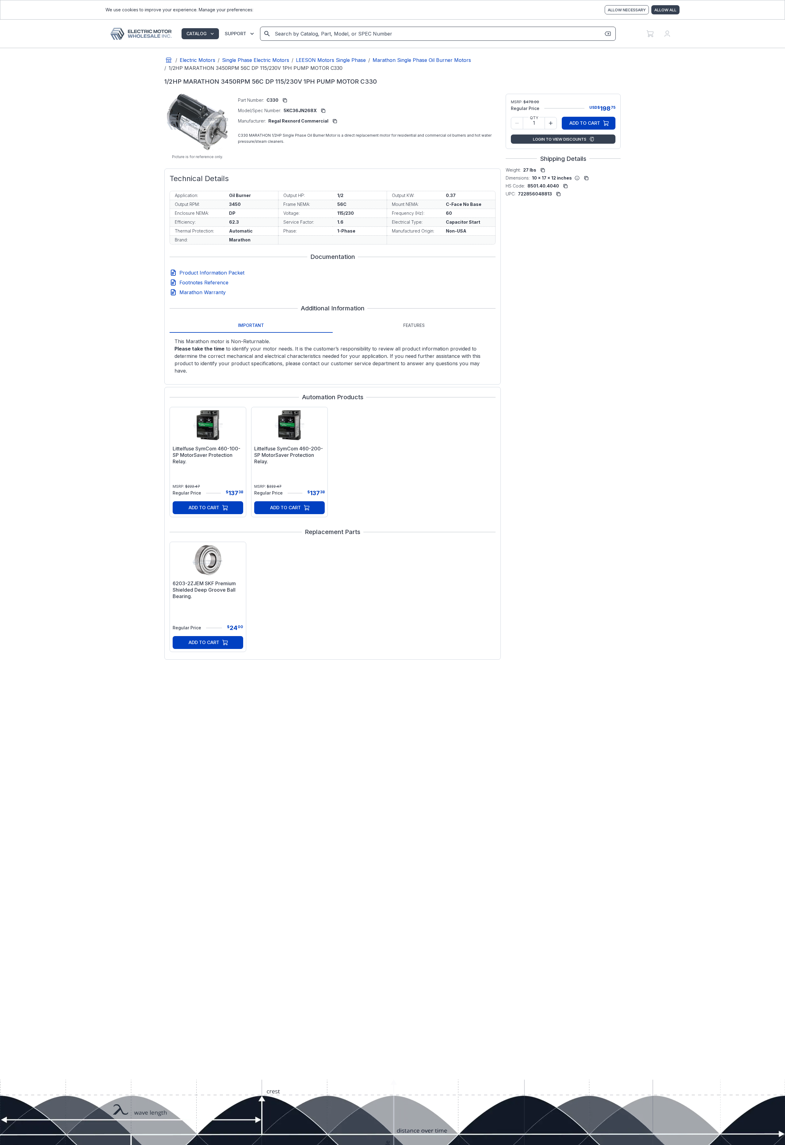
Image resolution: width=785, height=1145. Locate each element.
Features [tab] (414, 325)
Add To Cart (204, 507)
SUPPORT (235, 33)
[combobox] (437, 33)
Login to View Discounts (559, 139)
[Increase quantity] (550, 123)
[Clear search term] (608, 33)
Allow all (665, 9)
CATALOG (196, 33)
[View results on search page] (267, 33)
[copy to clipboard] (285, 100)
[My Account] (667, 33)
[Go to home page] (168, 60)
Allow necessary (627, 9)
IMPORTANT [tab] (251, 325)
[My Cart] (650, 33)
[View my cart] (650, 33)
